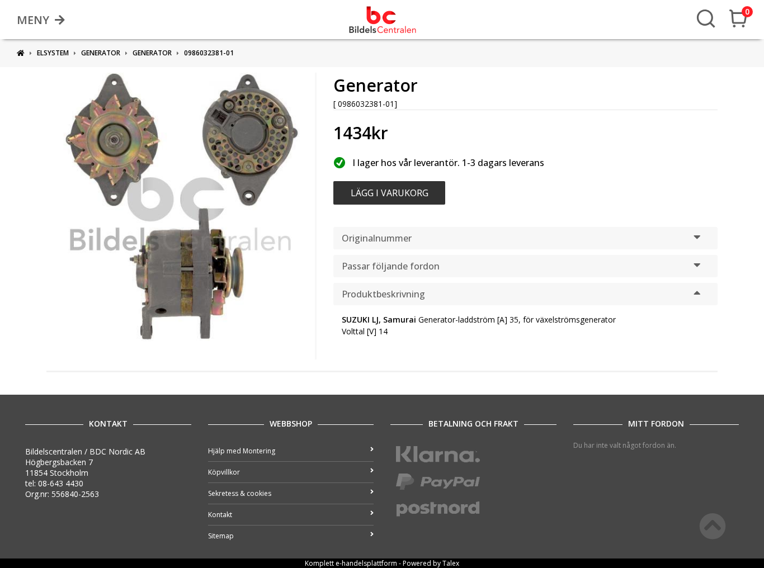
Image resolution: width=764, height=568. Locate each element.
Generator (100, 53)
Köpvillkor (224, 472)
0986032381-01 (209, 53)
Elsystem (53, 53)
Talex (450, 563)
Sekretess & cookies (239, 493)
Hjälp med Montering (241, 451)
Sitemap (221, 536)
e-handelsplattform (366, 563)
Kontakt (220, 514)
